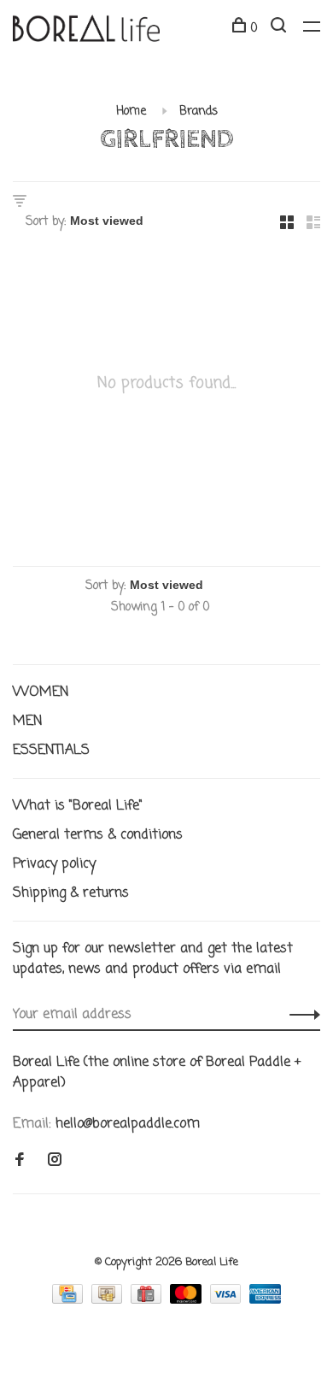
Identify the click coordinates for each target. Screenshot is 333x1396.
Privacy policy (54, 864)
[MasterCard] (188, 1300)
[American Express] (265, 1300)
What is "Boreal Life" (78, 806)
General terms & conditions (98, 835)
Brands (198, 112)
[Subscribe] (300, 1015)
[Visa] (228, 1300)
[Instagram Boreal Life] (54, 1162)
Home (131, 112)
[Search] (280, 29)
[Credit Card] (69, 1300)
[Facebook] (19, 1162)
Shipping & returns (71, 893)
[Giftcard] (148, 1300)
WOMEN (41, 692)
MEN (28, 721)
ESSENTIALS (51, 750)
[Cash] (108, 1300)
